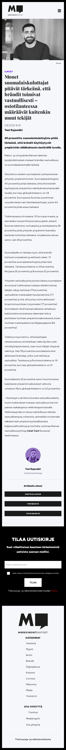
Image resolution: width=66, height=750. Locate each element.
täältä (54, 590)
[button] (59, 10)
